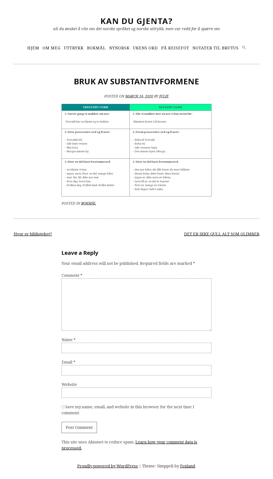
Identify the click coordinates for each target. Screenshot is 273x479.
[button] (244, 48)
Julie (164, 96)
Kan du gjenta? (136, 20)
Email (68, 362)
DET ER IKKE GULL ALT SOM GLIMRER (221, 234)
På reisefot (175, 48)
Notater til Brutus (215, 48)
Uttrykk (74, 48)
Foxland (187, 466)
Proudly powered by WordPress (107, 466)
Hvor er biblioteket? (33, 234)
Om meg (52, 48)
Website (69, 384)
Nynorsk (119, 48)
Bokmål (96, 48)
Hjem (33, 48)
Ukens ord (145, 48)
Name (69, 339)
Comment (72, 275)
